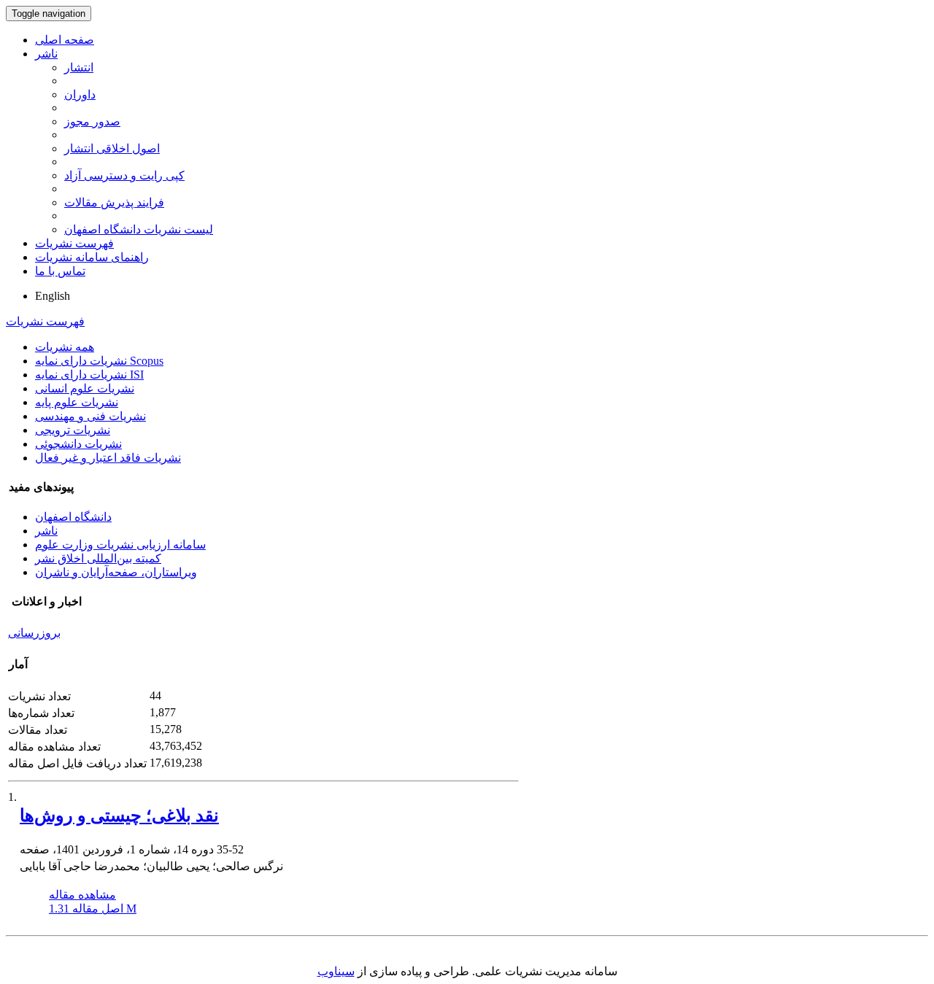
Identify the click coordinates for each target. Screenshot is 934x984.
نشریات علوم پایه (76, 402)
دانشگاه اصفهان (73, 517)
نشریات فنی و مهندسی (90, 416)
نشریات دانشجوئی (78, 444)
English (52, 296)
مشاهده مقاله (82, 894)
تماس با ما (60, 271)
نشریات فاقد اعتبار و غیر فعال (108, 458)
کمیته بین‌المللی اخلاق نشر (98, 558)
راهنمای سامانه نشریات (92, 257)
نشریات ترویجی (72, 430)
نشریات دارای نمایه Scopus (99, 361)
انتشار (78, 67)
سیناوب (336, 971)
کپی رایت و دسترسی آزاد (124, 175)
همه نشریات (64, 347)
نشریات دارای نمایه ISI (89, 374)
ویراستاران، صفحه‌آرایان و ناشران (116, 572)
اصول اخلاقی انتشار (112, 148)
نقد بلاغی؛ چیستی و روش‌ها (119, 815)
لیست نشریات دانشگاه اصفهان (138, 229)
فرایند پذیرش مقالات (114, 202)
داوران (80, 94)
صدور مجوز (92, 121)
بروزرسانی (34, 633)
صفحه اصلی (64, 40)
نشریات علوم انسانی (84, 388)
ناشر (46, 53)
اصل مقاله (92, 908)
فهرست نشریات (74, 243)
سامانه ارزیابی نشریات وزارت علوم (120, 544)
